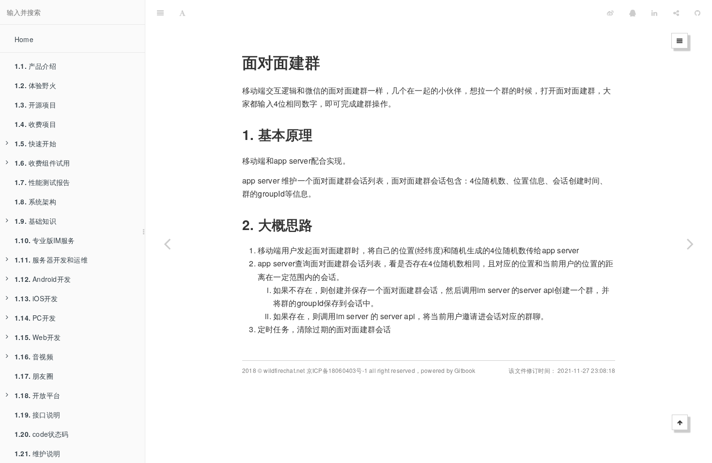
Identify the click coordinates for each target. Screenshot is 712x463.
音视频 (34, 356)
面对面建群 (364, 12)
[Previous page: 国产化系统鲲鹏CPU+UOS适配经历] (167, 243)
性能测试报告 (42, 182)
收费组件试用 (42, 163)
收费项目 (35, 124)
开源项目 (35, 104)
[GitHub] (697, 12)
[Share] (676, 12)
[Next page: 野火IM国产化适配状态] (690, 243)
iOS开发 (36, 298)
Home (24, 39)
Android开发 (43, 279)
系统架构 (35, 201)
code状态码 (42, 434)
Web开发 (38, 337)
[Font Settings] (182, 12)
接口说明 (37, 414)
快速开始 (35, 143)
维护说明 (37, 453)
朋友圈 (34, 376)
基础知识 (35, 221)
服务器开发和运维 (51, 259)
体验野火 (35, 85)
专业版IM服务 (45, 240)
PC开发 (35, 318)
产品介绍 (35, 66)
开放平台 (37, 395)
